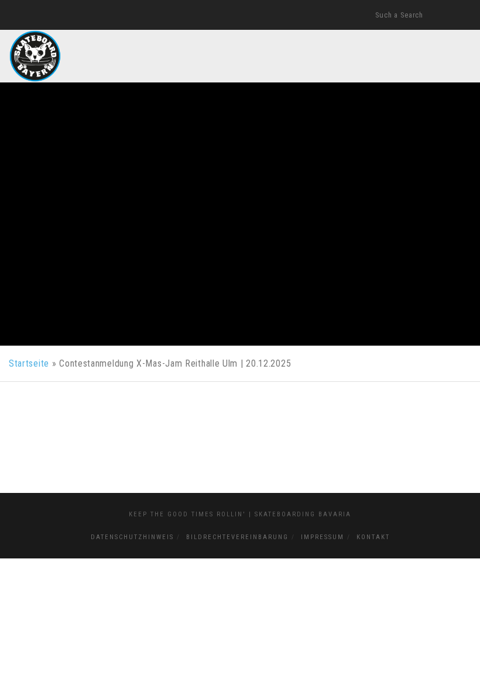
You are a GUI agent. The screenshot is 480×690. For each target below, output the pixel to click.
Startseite (29, 363)
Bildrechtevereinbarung (237, 537)
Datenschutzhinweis (132, 537)
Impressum (322, 537)
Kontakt (373, 537)
